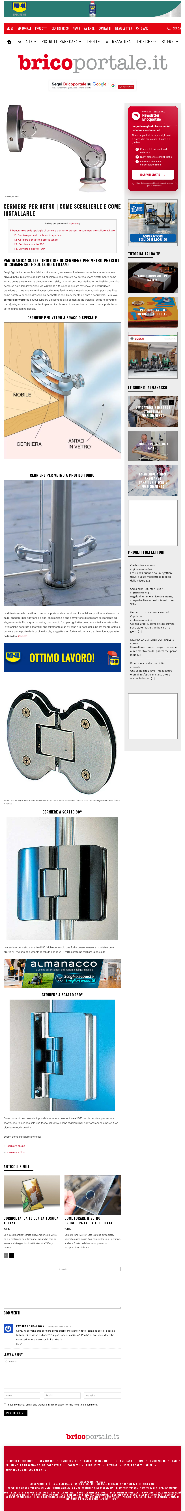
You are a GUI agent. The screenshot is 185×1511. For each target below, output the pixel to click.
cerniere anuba (16, 1145)
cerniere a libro (16, 1152)
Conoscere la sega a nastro (153, 446)
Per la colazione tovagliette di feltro (152, 312)
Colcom (23, 636)
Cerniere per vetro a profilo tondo (36, 239)
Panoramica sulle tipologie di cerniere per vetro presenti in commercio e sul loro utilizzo (62, 230)
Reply (19, 1344)
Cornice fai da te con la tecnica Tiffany (31, 1220)
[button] (174, 28)
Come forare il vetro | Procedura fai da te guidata (88, 1220)
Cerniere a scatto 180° (29, 248)
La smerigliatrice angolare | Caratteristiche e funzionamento (153, 480)
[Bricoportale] (92, 63)
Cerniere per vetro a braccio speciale (37, 235)
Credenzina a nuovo (142, 565)
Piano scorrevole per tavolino (153, 278)
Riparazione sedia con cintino (148, 663)
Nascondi (74, 223)
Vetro (7, 1229)
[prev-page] (6, 1255)
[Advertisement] (67, 1289)
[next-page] (11, 1255)
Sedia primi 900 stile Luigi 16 (147, 589)
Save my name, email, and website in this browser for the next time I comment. (53, 1404)
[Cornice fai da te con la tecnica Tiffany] (32, 1195)
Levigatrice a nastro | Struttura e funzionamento (153, 412)
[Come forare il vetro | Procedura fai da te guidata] (92, 1195)
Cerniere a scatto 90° (29, 244)
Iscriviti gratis (150, 174)
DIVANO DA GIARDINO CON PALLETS (152, 639)
